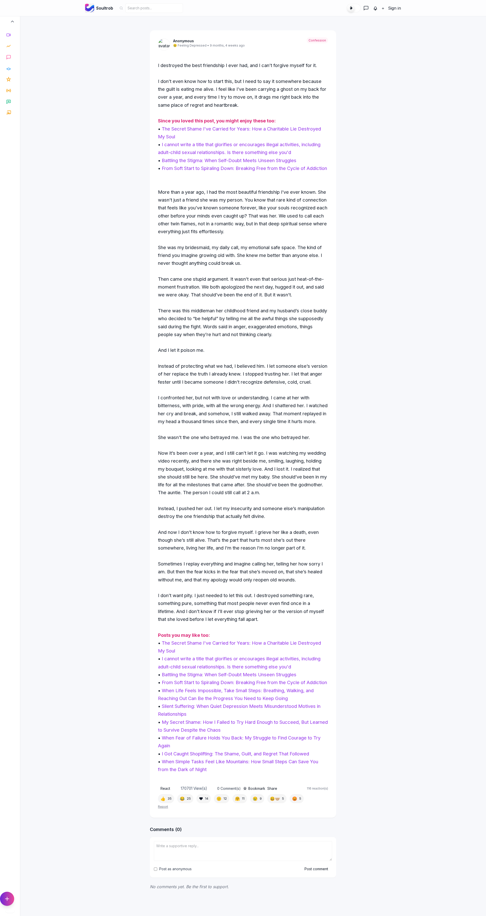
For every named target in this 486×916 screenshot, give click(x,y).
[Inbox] (366, 8)
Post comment (316, 869)
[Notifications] (375, 8)
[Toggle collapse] (12, 22)
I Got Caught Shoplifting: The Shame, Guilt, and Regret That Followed (235, 753)
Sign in (394, 8)
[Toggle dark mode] (354, 8)
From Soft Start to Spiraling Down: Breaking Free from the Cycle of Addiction (244, 168)
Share (272, 788)
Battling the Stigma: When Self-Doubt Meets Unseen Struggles (229, 160)
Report (163, 807)
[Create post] (7, 899)
